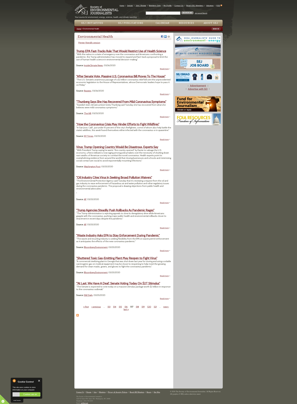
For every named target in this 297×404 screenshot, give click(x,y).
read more (17, 400)
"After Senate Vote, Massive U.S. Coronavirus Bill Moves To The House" (121, 76)
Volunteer (210, 5)
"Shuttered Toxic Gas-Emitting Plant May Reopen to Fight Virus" (116, 258)
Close (39, 381)
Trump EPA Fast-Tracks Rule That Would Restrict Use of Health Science (121, 51)
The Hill (87, 113)
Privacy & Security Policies (117, 392)
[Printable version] (168, 36)
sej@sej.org (84, 403)
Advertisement (198, 85)
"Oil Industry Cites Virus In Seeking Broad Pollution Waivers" (114, 177)
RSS (218, 5)
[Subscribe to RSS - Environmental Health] (77, 315)
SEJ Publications (130, 22)
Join (95, 392)
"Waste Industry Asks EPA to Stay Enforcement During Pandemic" (118, 235)
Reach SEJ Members (194, 5)
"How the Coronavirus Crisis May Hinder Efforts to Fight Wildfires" (117, 124)
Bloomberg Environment (96, 247)
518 (137, 306)
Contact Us (178, 5)
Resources (186, 22)
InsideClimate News (93, 65)
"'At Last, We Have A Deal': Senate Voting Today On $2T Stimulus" (118, 283)
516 (126, 306)
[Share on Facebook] (162, 36)
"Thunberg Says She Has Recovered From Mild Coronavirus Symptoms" (121, 101)
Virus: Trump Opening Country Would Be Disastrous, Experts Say (117, 147)
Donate (130, 5)
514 (114, 306)
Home (122, 5)
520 (149, 306)
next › (166, 306)
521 (155, 306)
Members (102, 392)
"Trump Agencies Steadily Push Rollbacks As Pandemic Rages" (115, 210)
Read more (165, 69)
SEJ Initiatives (92, 22)
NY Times (88, 136)
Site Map (157, 392)
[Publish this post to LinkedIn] (165, 36)
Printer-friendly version (89, 42)
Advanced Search (201, 13)
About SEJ (211, 22)
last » (126, 309)
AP (85, 199)
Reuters (87, 90)
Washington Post (92, 166)
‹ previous (96, 306)
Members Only (155, 5)
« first (86, 306)
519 (143, 306)
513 (109, 306)
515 (120, 306)
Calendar (163, 22)
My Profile (168, 5)
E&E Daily (88, 295)
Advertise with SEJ (197, 89)
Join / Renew (141, 5)
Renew (149, 392)
